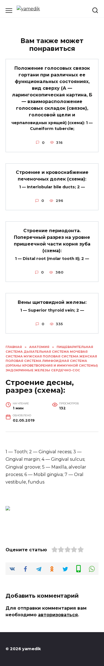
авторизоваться (58, 614)
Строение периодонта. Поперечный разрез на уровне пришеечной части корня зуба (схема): (52, 240)
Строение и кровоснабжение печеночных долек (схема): (52, 176)
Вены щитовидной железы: (52, 302)
